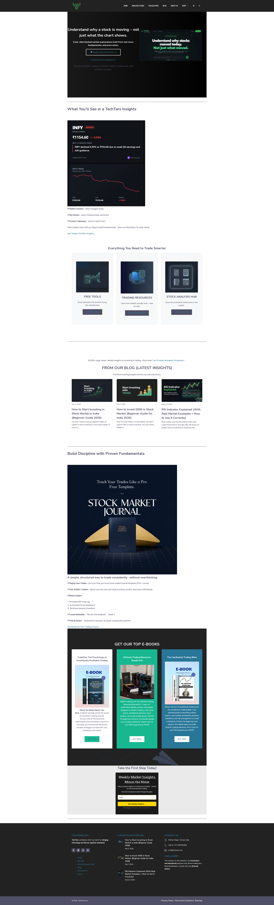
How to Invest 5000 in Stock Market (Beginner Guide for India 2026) (135, 414)
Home (126, 6)
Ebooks (80, 861)
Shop (184, 6)
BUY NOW (92, 739)
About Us (174, 6)
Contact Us (82, 871)
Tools (79, 858)
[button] (199, 6)
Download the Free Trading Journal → (84, 627)
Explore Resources (137, 313)
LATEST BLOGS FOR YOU (131, 835)
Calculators (153, 6)
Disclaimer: (171, 856)
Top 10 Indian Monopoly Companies (168, 360)
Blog (165, 6)
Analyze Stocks (138, 6)
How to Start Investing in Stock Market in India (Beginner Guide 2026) (88, 414)
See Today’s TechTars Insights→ (81, 233)
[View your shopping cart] (194, 6)
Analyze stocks (181, 312)
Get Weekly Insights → (137, 804)
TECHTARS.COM (80, 835)
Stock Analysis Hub (86, 864)
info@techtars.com (175, 850)
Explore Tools (92, 312)
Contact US (171, 835)
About (80, 874)
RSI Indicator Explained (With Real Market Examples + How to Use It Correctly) (181, 414)
